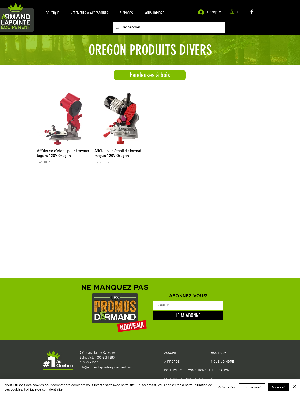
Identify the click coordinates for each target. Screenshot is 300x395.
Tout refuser (252, 387)
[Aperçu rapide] (63, 118)
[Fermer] (294, 387)
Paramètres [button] (226, 387)
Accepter (278, 387)
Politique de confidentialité (43, 389)
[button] (52, 13)
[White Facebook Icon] (251, 12)
